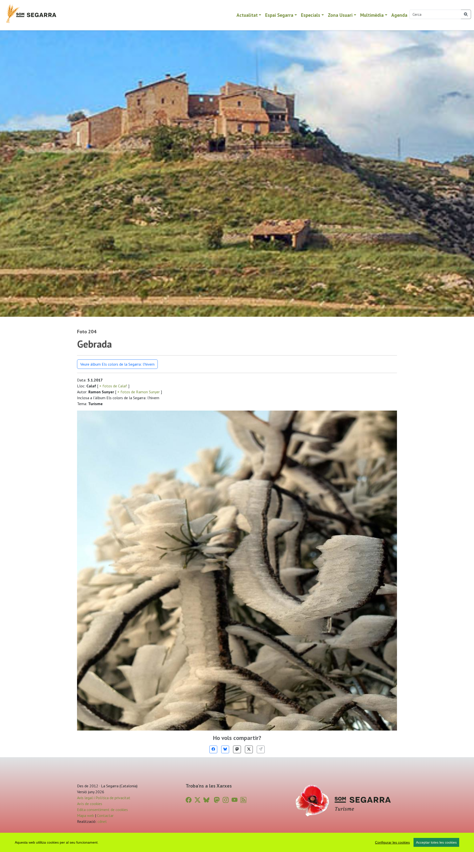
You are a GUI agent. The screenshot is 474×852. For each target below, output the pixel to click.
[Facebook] (213, 749)
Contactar (105, 815)
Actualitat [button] (247, 15)
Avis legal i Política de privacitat (103, 797)
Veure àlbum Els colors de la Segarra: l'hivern (117, 364)
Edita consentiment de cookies (102, 809)
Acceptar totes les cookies (436, 842)
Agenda (399, 15)
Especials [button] (310, 15)
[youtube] (234, 800)
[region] (237, 842)
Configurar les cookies (392, 842)
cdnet (102, 821)
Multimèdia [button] (372, 15)
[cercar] (466, 14)
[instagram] (226, 800)
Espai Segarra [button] (279, 15)
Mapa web (85, 815)
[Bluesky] (225, 749)
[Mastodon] (237, 749)
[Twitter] (249, 749)
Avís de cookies (89, 803)
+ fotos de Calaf (113, 385)
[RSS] (243, 800)
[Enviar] (261, 749)
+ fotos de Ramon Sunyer (138, 391)
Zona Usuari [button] (340, 15)
